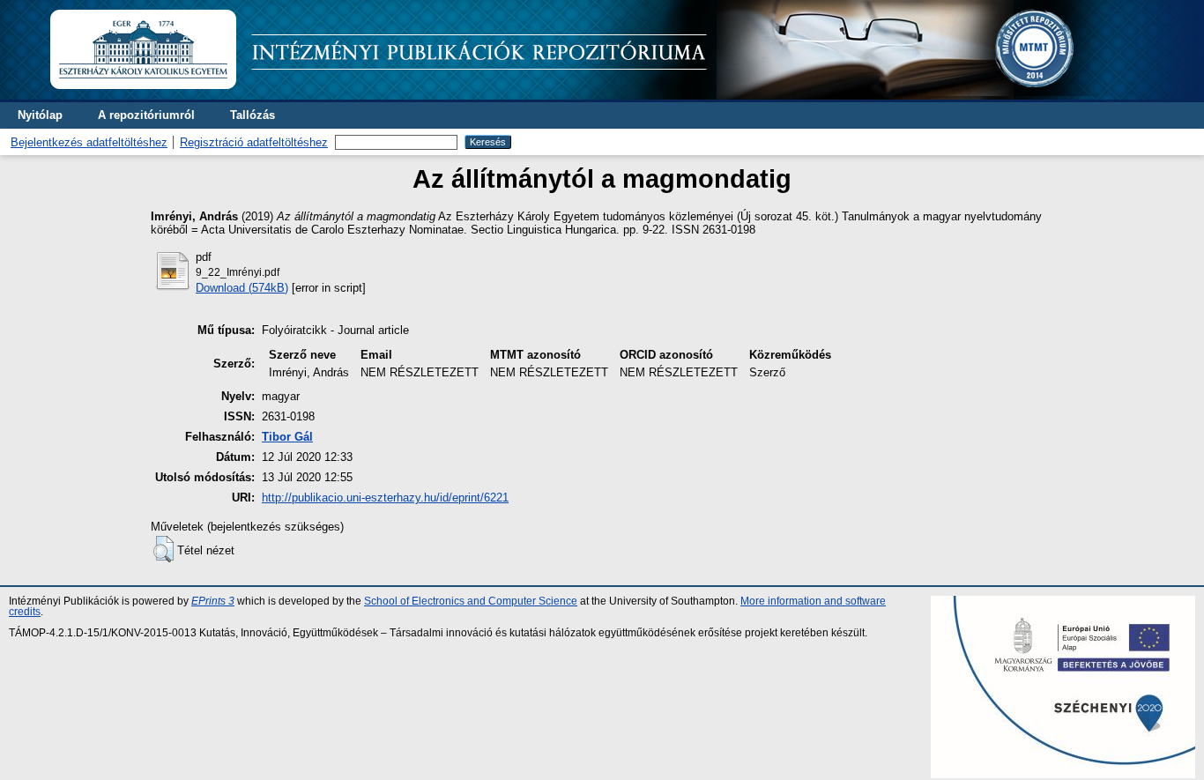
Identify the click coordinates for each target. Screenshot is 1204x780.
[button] (163, 549)
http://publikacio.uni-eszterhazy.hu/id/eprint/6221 (385, 497)
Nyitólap (40, 115)
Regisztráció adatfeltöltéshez (254, 142)
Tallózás (252, 115)
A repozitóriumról (146, 115)
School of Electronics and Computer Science (470, 601)
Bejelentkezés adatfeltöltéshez (89, 142)
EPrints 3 (212, 601)
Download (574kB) (242, 287)
